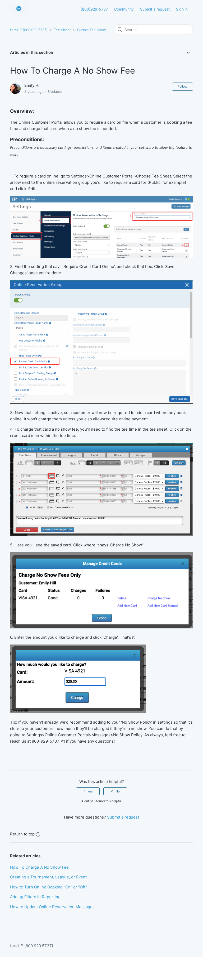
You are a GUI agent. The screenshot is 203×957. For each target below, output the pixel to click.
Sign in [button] (182, 9)
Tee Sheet (62, 30)
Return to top (22, 833)
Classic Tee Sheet (92, 30)
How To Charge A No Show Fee (39, 867)
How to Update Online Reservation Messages (52, 906)
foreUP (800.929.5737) (29, 30)
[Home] (18, 12)
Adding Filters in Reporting (35, 896)
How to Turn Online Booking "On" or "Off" (48, 886)
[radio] (88, 791)
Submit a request (155, 9)
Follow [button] (182, 86)
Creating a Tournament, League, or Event (48, 876)
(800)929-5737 (94, 9)
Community (124, 9)
